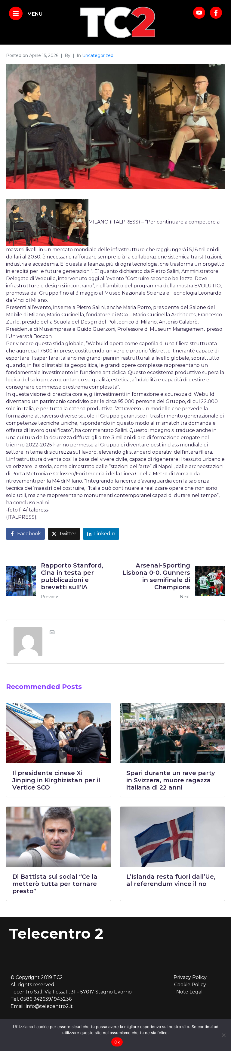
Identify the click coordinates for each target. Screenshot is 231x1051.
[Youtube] (199, 13)
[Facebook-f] (216, 13)
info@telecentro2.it (49, 1006)
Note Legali (190, 992)
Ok (117, 1042)
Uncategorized (97, 55)
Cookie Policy (190, 984)
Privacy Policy (190, 977)
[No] (223, 1035)
